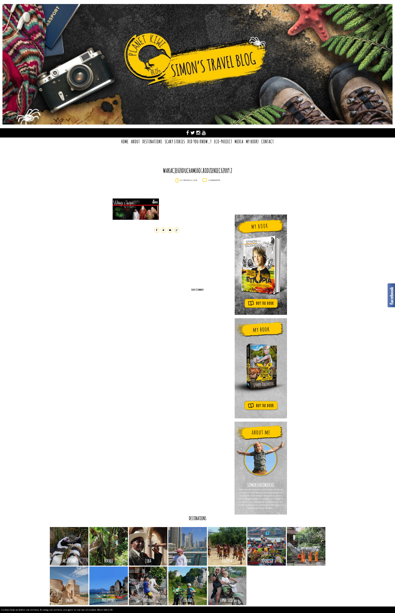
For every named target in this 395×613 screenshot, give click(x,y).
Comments (214, 180)
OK (111, 609)
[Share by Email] (170, 232)
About (135, 141)
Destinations (152, 141)
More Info (102, 609)
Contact (267, 141)
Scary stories (175, 141)
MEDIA (239, 141)
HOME (125, 141)
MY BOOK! (252, 141)
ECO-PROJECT (223, 141)
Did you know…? (199, 141)
